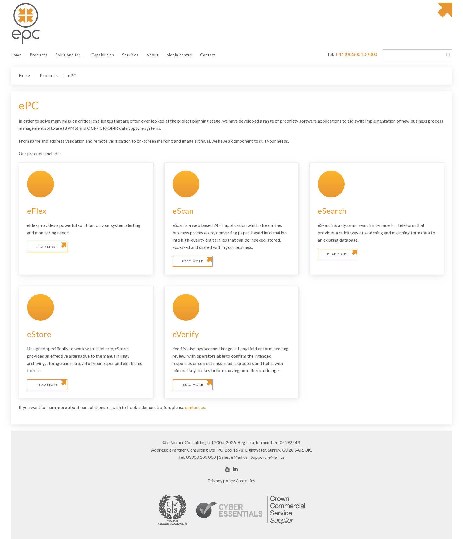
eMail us (239, 457)
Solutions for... (69, 54)
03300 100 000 (201, 457)
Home (16, 54)
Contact (208, 54)
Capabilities (102, 54)
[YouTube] (227, 469)
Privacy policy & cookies (231, 480)
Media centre (179, 54)
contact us (195, 407)
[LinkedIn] (235, 469)
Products (38, 54)
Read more (47, 247)
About (153, 54)
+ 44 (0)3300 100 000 (356, 54)
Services (130, 54)
